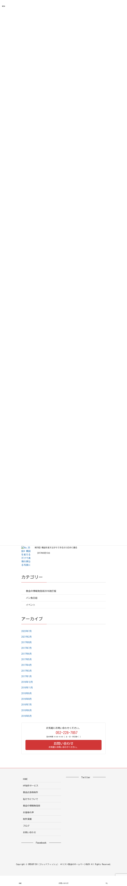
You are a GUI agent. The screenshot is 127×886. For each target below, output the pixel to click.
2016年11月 (27, 687)
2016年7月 (26, 704)
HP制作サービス (30, 786)
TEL (107, 883)
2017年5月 (26, 659)
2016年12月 (27, 682)
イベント (30, 605)
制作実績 (27, 819)
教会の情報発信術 (31, 806)
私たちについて (30, 799)
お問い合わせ (29, 832)
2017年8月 (26, 642)
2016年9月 (26, 693)
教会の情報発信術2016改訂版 (41, 591)
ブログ (26, 826)
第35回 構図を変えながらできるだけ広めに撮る (56, 547)
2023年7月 (26, 631)
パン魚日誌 (32, 598)
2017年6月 (26, 654)
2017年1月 (26, 676)
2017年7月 (26, 648)
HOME (25, 779)
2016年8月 (26, 699)
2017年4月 (26, 665)
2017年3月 (26, 671)
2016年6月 (26, 710)
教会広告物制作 (30, 792)
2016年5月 (26, 716)
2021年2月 (26, 637)
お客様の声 (28, 812)
